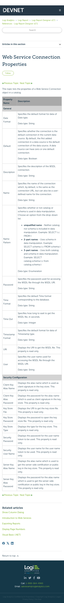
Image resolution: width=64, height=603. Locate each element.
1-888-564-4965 (34, 583)
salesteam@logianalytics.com (35, 586)
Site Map (38, 599)
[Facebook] (3, 543)
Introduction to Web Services (16, 518)
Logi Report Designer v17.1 (43, 20)
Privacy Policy (28, 599)
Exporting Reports (11, 523)
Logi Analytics (8, 20)
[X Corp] (8, 543)
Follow (8, 73)
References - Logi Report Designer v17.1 (20, 24)
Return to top (9, 555)
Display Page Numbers (13, 529)
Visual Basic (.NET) (11, 534)
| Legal (57, 597)
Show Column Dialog (13, 512)
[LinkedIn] (12, 543)
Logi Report (23, 20)
